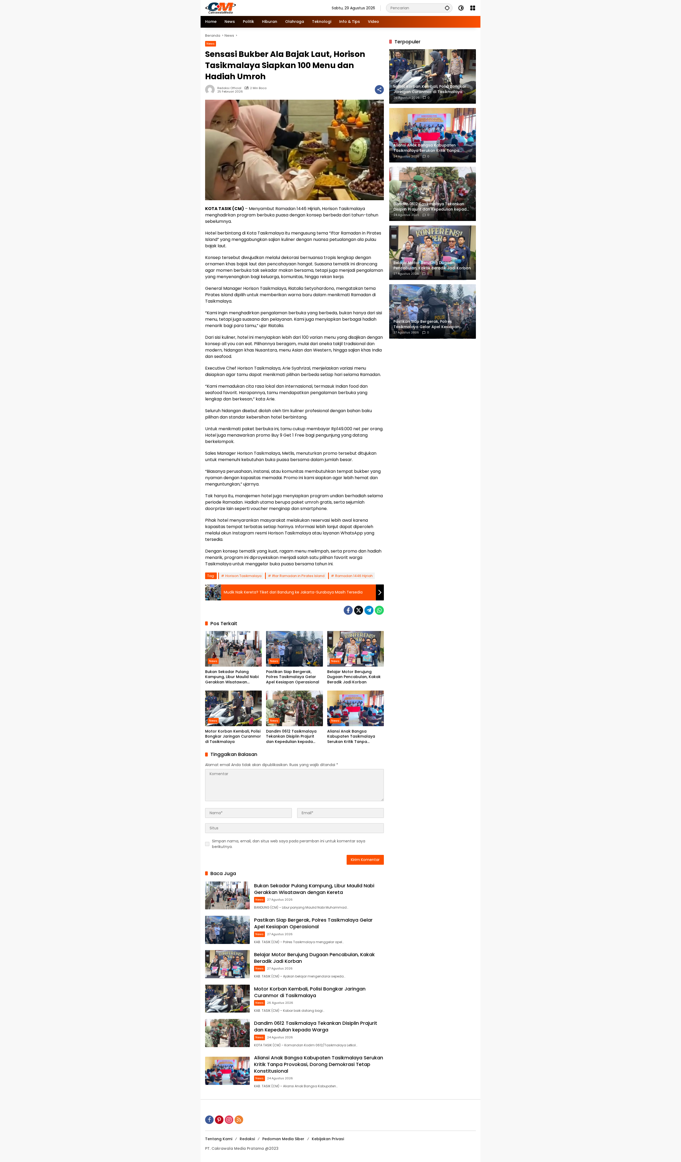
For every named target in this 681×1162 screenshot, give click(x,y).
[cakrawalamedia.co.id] (251, 7)
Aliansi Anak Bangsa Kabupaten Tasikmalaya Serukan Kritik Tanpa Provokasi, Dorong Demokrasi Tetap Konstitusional (351, 737)
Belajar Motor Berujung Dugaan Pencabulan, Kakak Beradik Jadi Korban (354, 677)
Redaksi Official (229, 88)
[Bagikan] (379, 89)
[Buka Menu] (473, 8)
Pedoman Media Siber (283, 1139)
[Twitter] (358, 610)
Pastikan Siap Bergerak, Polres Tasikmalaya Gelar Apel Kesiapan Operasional (292, 677)
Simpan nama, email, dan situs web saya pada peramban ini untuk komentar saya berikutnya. (288, 843)
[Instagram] (229, 1119)
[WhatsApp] (379, 610)
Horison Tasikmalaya (243, 575)
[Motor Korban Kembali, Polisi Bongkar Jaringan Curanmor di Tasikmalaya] (233, 708)
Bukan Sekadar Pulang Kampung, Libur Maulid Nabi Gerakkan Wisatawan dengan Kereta (232, 677)
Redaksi (247, 1139)
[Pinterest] (219, 1119)
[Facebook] (348, 610)
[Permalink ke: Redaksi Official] (211, 89)
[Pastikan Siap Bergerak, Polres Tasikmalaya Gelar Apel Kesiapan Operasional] (294, 649)
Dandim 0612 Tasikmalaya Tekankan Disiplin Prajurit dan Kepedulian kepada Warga (291, 737)
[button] (447, 7)
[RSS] (239, 1119)
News (210, 43)
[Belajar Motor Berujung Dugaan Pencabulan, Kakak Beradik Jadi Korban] (355, 649)
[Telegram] (368, 610)
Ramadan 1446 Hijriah (354, 575)
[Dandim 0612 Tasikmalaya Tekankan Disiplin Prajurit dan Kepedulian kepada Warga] (294, 708)
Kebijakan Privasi (328, 1139)
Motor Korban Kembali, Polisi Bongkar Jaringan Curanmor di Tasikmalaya (233, 736)
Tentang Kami (218, 1139)
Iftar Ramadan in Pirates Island (298, 575)
